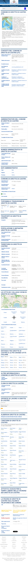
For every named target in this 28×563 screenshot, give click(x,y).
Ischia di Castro (22, 340)
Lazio (13, 172)
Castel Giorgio (22, 330)
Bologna (2, 362)
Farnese (3, 347)
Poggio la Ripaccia (23, 478)
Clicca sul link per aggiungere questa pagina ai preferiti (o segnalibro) (19, 511)
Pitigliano (12, 340)
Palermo (11, 360)
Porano (11, 347)
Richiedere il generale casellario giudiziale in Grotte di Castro (18, 85)
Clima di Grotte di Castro (12, 383)
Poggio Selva (21, 483)
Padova (11, 367)
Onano (3, 31)
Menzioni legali (5, 558)
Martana (20, 455)
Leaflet (10, 307)
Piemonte (14, 546)
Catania (2, 365)
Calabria (4, 540)
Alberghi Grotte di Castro (13, 414)
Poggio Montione (22, 431)
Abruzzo (4, 537)
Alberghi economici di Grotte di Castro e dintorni (11, 416)
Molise (14, 544)
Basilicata (4, 539)
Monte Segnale (13, 441)
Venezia (20, 365)
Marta (2, 340)
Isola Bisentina (4, 441)
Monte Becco (4, 450)
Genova (20, 360)
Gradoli (23, 30)
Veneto (24, 549)
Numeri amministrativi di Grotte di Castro (11, 150)
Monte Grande (4, 468)
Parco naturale (4, 196)
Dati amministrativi (9, 168)
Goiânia (4, 193)
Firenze (11, 362)
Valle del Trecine (22, 459)
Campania (4, 542)
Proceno (3, 334)
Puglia (14, 547)
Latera (2, 331)
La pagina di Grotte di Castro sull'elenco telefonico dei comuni (11, 500)
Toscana (24, 540)
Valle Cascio (12, 460)
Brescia (20, 367)
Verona (11, 365)
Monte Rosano (13, 450)
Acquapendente (13, 330)
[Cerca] (25, 9)
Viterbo (4, 32)
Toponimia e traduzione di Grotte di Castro (12, 202)
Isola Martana (13, 455)
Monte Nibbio (4, 483)
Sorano (2, 337)
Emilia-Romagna (4, 544)
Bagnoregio (21, 347)
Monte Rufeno (13, 445)
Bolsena (23, 322)
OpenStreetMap (19, 307)
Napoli (20, 357)
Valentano (21, 334)
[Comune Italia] (14, 3)
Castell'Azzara (22, 343)
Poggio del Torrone (5, 436)
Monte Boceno (22, 469)
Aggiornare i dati (5, 45)
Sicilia (24, 538)
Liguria (14, 538)
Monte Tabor (21, 437)
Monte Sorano (22, 441)
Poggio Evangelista (14, 431)
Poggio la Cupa (4, 455)
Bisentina (12, 437)
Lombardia (14, 540)
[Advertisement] (14, 102)
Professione (3, 402)
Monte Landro (4, 432)
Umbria (24, 545)
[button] (3, 297)
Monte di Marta (13, 464)
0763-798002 (14, 60)
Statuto (13, 188)
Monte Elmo (21, 451)
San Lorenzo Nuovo (17, 30)
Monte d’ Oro (4, 478)
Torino (2, 360)
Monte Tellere (13, 482)
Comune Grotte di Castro (21, 5)
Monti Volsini (12, 428)
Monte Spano (4, 464)
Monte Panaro (4, 445)
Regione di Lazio (5, 5)
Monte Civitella (22, 473)
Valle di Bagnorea (13, 478)
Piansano (3, 344)
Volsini (20, 428)
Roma (2, 356)
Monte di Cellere (22, 464)
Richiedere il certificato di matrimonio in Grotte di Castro (18, 77)
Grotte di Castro (16, 17)
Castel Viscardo (13, 336)
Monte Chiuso (4, 459)
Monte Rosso (13, 473)
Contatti (20, 558)
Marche (14, 542)
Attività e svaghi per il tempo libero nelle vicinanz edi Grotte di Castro (13, 490)
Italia (13, 170)
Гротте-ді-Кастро (13, 211)
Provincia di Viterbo (12, 5)
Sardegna (24, 537)
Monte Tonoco (4, 428)
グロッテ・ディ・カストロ (5, 207)
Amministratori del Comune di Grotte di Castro (13, 120)
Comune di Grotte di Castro (13, 179)
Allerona (11, 344)
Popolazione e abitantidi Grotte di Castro (12, 229)
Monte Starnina (22, 445)
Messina (3, 367)
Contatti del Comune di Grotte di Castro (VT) (11, 51)
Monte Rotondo (13, 468)
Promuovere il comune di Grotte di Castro (18, 515)
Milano (11, 357)
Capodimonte (21, 336)
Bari (19, 362)
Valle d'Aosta (24, 547)
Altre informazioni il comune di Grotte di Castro (13, 374)
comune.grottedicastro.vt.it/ (17, 67)
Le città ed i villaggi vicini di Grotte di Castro (14, 293)
